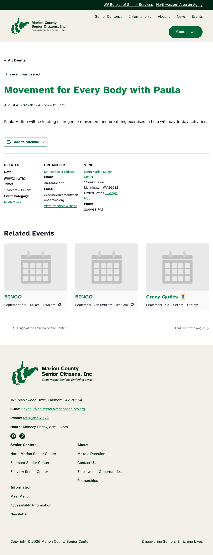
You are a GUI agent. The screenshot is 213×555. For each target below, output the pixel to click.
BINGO (13, 297)
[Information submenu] (151, 17)
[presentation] (35, 267)
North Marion (13, 202)
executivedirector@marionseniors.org (54, 409)
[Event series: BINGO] (59, 304)
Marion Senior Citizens (59, 172)
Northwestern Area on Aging (179, 5)
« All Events (15, 61)
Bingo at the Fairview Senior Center (41, 328)
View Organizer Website (60, 206)
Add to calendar (26, 142)
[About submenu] (169, 17)
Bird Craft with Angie (190, 328)
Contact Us (185, 32)
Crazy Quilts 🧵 (166, 297)
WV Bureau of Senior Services (128, 5)
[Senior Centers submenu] (122, 17)
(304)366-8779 (36, 418)
